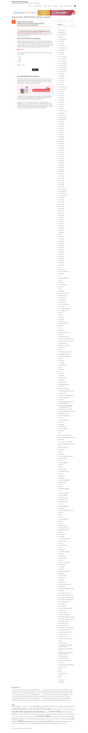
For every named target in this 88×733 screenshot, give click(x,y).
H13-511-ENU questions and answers (37, 714)
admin (20, 102)
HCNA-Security (62, 475)
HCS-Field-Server (62, 582)
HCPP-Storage (61, 573)
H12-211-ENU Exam (63, 56)
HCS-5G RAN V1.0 (62, 577)
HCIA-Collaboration (63, 297)
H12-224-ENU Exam (63, 67)
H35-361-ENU (61, 226)
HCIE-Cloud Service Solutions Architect (66, 341)
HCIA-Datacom (62, 306)
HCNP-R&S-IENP (55, 721)
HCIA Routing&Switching (64, 278)
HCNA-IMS (61, 464)
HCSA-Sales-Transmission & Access (66, 638)
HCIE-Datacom (62, 347)
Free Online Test (37, 6)
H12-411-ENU (61, 78)
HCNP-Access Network (63, 495)
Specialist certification (63, 673)
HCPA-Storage (61, 567)
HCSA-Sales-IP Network (63, 634)
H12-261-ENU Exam (63, 69)
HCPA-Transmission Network (64, 571)
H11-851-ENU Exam (63, 48)
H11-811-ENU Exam (63, 39)
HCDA (60, 267)
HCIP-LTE (60, 417)
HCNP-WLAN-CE (62, 556)
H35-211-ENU (61, 213)
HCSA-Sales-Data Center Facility (65, 632)
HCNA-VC (60, 486)
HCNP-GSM (61, 517)
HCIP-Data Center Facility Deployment (66, 395)
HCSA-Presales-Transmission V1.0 (65, 630)
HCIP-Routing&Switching (64, 420)
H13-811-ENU (61, 126)
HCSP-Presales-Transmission (64, 660)
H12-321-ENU (61, 74)
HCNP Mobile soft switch (64, 493)
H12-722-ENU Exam (63, 87)
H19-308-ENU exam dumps (45, 719)
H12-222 (68, 706)
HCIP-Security (61, 422)
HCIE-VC (60, 367)
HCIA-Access (61, 286)
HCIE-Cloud (61, 334)
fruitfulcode (20, 728)
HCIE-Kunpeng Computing (64, 356)
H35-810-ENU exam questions (39, 105)
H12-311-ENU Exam (63, 71)
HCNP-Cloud (61, 508)
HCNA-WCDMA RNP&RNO (64, 488)
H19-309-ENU (61, 152)
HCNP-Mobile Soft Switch (64, 527)
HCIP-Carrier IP (62, 386)
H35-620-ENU (61, 254)
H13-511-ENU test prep (17, 716)
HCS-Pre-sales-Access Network (65, 593)
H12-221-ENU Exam (63, 61)
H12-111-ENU (61, 54)
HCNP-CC (60, 504)
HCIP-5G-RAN (61, 375)
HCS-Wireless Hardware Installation (66, 608)
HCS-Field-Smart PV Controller (65, 584)
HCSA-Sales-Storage (63, 636)
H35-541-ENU (61, 247)
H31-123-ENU (61, 184)
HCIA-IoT (60, 312)
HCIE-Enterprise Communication (65, 352)
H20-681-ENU (61, 169)
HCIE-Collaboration (62, 343)
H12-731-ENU (61, 91)
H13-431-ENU (61, 95)
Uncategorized (62, 680)
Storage (60, 675)
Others (60, 669)
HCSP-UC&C (61, 662)
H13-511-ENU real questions (68, 714)
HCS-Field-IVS (61, 580)
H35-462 (60, 234)
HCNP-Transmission (63, 541)
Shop (45, 6)
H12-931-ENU (61, 93)
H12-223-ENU (29, 709)
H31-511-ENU (61, 202)
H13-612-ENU (61, 113)
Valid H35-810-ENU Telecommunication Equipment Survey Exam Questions (30, 23)
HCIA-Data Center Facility (64, 304)
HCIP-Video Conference (63, 428)
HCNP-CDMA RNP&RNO (63, 506)
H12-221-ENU (51, 706)
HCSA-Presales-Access (63, 612)
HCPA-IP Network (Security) (64, 562)
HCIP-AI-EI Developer (63, 382)
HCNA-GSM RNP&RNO (63, 462)
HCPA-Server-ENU (62, 564)
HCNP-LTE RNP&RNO (63, 525)
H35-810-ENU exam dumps (45, 103)
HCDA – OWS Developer (63, 271)
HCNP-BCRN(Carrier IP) (63, 499)
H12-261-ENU (45, 709)
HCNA (60, 433)
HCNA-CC (60, 451)
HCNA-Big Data (62, 449)
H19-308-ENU (61, 147)
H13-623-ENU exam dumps (56, 716)
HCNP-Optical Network (63, 530)
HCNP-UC (61, 543)
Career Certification (63, 34)
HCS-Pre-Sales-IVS (62, 603)
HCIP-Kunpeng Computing (64, 415)
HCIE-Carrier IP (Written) (64, 332)
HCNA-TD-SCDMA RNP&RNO (64, 480)
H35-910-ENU (61, 260)
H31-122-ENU (61, 180)
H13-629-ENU (61, 121)
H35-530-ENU (61, 243)
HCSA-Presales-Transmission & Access (66, 627)
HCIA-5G (60, 280)
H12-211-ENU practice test (36, 706)
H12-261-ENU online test (56, 709)
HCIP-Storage (61, 424)
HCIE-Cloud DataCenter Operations (66, 338)
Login (61, 6)
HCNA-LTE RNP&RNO (63, 469)
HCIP (60, 371)
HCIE (60, 328)
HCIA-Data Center (62, 302)
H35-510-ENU (61, 236)
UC (59, 677)
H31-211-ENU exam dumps (64, 719)
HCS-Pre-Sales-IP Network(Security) (66, 599)
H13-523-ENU (61, 104)
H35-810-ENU (32, 102)
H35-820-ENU (61, 258)
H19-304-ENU (61, 137)
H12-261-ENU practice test (68, 709)
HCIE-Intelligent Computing (64, 354)
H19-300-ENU (61, 128)
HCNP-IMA (61, 521)
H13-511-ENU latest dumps (22, 714)
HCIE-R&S (61, 358)
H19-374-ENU (61, 163)
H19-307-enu (25, 719)
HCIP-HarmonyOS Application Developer (67, 411)
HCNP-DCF (61, 512)
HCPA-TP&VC (61, 569)
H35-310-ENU (61, 217)
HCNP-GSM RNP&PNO (63, 519)
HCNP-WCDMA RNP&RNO (64, 551)
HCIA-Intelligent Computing (64, 308)
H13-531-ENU (61, 108)
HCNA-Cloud (61, 454)
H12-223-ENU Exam (63, 65)
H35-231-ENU (61, 215)
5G (59, 28)
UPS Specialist (61, 682)
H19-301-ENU (61, 130)
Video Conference (63, 723)
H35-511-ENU (61, 239)
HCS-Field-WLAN (62, 586)
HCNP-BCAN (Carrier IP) (63, 497)
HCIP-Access (61, 380)
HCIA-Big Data (61, 291)
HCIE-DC (60, 349)
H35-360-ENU (61, 223)
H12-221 (46, 706)
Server (60, 671)
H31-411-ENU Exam (63, 195)
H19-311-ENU (61, 154)
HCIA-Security (61, 317)
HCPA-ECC (61, 560)
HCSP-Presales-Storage (63, 658)
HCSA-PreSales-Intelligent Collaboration (67, 616)
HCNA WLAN (61, 439)
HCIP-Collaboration (63, 393)
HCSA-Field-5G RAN (62, 610)
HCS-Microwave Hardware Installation (66, 588)
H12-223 (21, 708)
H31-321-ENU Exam (63, 191)
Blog (50, 6)
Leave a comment (42, 108)
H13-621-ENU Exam (63, 115)
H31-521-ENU (61, 204)
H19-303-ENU (61, 134)
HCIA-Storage (61, 319)
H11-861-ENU (61, 50)
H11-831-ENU (61, 43)
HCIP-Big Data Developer (64, 384)
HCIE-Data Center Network (64, 345)
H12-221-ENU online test (59, 706)
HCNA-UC (61, 484)
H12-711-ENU (61, 82)
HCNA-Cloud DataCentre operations (66, 456)
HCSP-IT (60, 640)
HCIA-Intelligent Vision (63, 310)
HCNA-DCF (61, 460)
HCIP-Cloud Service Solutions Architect (66, 391)
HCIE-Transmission (62, 365)
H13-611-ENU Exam (63, 110)
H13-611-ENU (43, 716)
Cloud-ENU (61, 37)
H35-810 (30, 103)
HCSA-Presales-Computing (64, 614)
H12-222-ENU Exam (63, 63)
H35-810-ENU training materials (41, 106)
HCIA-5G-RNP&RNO (63, 284)
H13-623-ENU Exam (63, 119)
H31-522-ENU (61, 206)
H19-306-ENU (61, 139)
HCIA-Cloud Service (62, 295)
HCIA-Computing (62, 299)
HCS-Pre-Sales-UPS (62, 606)
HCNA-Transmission (63, 482)
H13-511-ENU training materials (30, 716)
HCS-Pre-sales (61, 590)
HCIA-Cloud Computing (63, 293)
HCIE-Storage (61, 362)
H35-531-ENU (61, 245)
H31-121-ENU (61, 178)
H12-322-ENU (61, 76)
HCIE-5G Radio (62, 330)
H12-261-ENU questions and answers (28, 711)
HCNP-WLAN (61, 554)
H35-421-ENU (61, 230)
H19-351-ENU (61, 160)
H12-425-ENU (61, 80)
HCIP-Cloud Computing (63, 388)
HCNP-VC (60, 547)
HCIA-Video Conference (63, 323)
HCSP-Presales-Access (63, 643)
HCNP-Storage (62, 536)
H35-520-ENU (61, 241)
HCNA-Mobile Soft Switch (64, 471)
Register (55, 6)
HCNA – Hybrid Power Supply (65, 435)
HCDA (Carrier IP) (62, 269)
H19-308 (30, 719)
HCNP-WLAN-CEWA (63, 558)
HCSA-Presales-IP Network (64, 621)
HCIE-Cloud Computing (63, 336)
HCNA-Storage (62, 478)
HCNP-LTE (61, 523)
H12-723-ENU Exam (63, 89)
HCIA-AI (60, 289)
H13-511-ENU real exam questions (54, 714)
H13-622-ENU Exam (63, 117)
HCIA (60, 275)
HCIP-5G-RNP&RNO (63, 378)
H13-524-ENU (61, 106)
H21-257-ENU (61, 176)
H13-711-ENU (61, 123)
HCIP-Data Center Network (64, 397)
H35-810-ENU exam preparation (24, 105)
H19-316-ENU (61, 158)
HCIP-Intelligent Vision (63, 413)
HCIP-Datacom (62, 399)
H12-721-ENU (61, 84)
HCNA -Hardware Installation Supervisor (67, 437)
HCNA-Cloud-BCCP (28, 721)
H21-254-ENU (61, 173)
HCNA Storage (43, 721)
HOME (30, 6)
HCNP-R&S (61, 532)
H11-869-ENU (61, 52)
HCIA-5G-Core (61, 282)
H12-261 (36, 709)
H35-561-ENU (61, 252)
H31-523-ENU (61, 208)
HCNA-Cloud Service (63, 458)
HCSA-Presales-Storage (63, 625)
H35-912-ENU (61, 262)
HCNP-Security (62, 534)
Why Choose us (69, 6)
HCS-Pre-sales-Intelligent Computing (66, 595)
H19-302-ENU (61, 132)
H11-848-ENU (61, 45)
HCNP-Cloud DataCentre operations (66, 510)
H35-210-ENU (61, 210)
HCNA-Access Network (63, 447)
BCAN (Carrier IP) (62, 30)
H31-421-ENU (61, 197)
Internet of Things (62, 667)
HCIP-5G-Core (61, 373)
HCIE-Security (61, 360)
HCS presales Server (63, 575)
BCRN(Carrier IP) (62, 32)
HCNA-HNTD (36, 721)
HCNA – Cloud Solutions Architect (65, 441)
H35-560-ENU (61, 249)
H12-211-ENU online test (24, 706)
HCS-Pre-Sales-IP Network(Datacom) (66, 597)
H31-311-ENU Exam (63, 189)
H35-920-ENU (61, 265)
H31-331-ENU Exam (63, 193)
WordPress (30, 728)
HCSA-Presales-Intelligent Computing (66, 619)
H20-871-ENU (61, 171)
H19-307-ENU (61, 141)
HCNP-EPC (61, 514)
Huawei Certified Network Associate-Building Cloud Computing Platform (43, 723)
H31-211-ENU (61, 186)
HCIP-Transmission (62, 426)
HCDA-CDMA (61, 273)
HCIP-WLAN (61, 430)
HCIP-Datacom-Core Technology (65, 409)
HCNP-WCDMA (62, 549)
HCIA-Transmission (62, 321)
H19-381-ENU (61, 165)
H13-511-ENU (61, 97)
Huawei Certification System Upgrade (66, 664)
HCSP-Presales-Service (63, 656)
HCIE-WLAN (61, 369)
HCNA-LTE (61, 467)
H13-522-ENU (61, 100)
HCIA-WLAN (61, 325)
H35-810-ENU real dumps (28, 106)
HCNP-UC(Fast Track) (63, 545)
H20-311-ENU (61, 167)
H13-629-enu (66, 716)
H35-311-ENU (61, 221)
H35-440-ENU (61, 232)
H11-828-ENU (61, 41)
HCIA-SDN (61, 315)
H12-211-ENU (15, 706)
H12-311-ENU (46, 712)
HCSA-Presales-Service (63, 623)
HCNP (60, 491)
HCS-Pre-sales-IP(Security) (64, 601)
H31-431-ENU (61, 200)
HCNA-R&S (61, 473)
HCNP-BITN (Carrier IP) (63, 501)
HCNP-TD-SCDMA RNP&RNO (64, 538)
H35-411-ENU (61, 228)
